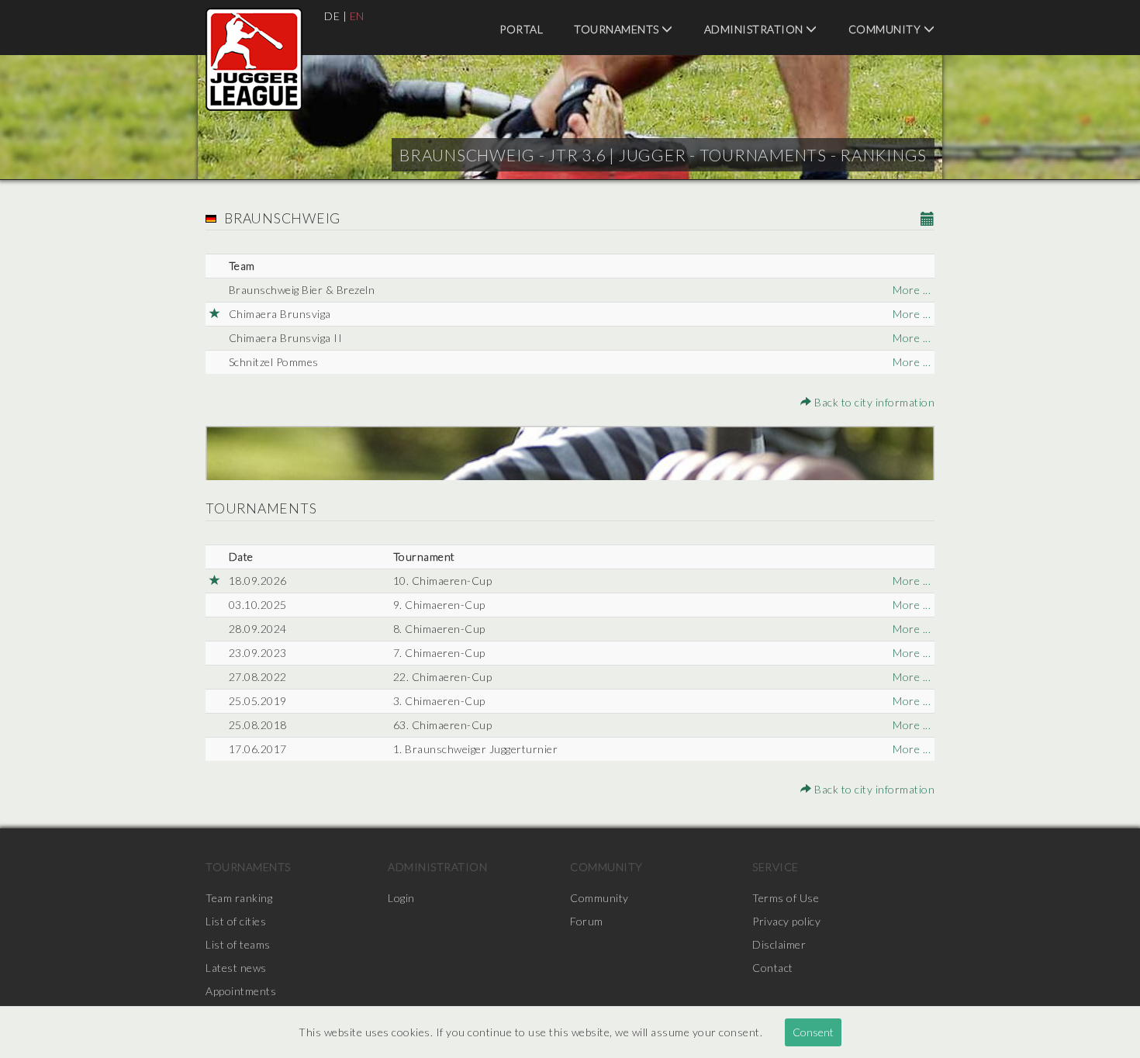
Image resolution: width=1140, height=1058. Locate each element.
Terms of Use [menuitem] (785, 897)
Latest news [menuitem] (236, 967)
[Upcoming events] (215, 581)
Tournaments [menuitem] (618, 29)
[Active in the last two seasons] (215, 314)
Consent (813, 1032)
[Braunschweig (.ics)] (928, 220)
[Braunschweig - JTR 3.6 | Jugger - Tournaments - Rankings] (254, 59)
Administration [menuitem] (755, 29)
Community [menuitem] (886, 29)
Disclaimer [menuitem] (779, 944)
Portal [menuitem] (521, 29)
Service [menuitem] (775, 866)
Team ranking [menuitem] (239, 897)
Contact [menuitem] (772, 967)
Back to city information (873, 402)
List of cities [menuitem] (236, 921)
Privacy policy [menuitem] (786, 921)
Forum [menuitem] (586, 921)
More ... (912, 289)
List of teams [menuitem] (238, 944)
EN (357, 15)
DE (332, 15)
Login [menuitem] (401, 897)
